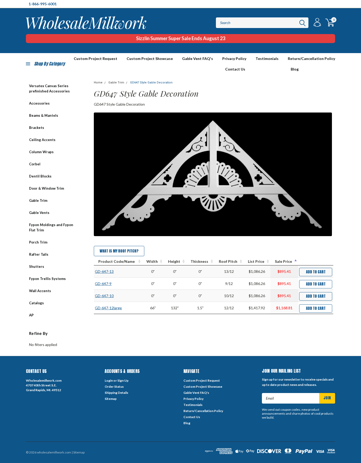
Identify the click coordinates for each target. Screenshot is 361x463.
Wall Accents (40, 291)
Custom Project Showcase (150, 58)
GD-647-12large (108, 308)
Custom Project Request (201, 380)
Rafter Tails (38, 254)
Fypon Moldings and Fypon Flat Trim (51, 227)
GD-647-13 (104, 271)
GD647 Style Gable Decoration (151, 82)
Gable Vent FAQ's (197, 58)
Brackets (36, 127)
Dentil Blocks (40, 176)
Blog (295, 69)
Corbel (34, 164)
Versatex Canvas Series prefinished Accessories (49, 88)
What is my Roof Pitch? (119, 251)
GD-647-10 (104, 295)
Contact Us (235, 69)
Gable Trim (38, 200)
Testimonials (267, 58)
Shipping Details (116, 393)
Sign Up (122, 380)
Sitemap (111, 399)
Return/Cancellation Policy (311, 58)
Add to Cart (316, 272)
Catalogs (36, 303)
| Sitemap (78, 452)
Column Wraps (41, 152)
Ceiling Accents (42, 140)
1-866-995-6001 (43, 4)
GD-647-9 (103, 283)
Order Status (114, 387)
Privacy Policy (234, 58)
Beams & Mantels (43, 115)
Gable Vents (39, 213)
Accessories (39, 103)
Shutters (36, 266)
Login (109, 380)
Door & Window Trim (46, 188)
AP (31, 315)
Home (98, 82)
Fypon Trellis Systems (47, 279)
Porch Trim (38, 242)
